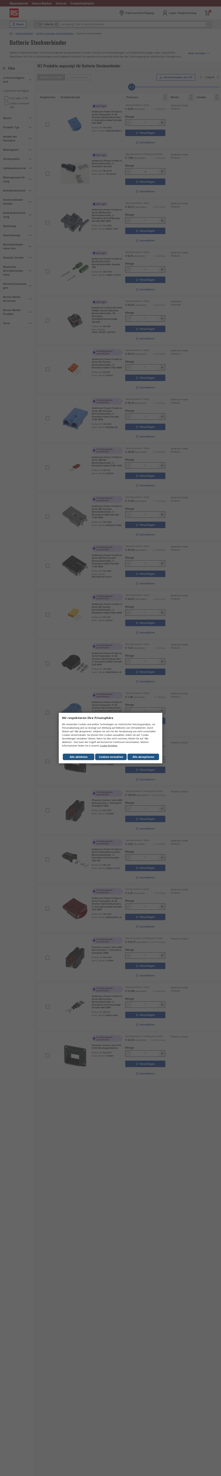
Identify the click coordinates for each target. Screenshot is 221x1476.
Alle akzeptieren (143, 757)
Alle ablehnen (79, 757)
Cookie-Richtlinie (108, 745)
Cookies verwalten (111, 757)
